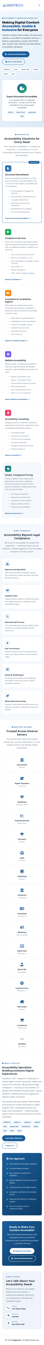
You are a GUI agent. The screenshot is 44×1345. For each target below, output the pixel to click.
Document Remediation (17, 54)
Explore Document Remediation (17, 218)
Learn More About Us (13, 1138)
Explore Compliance (12, 279)
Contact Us (9, 1146)
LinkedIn (15, 1317)
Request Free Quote (23, 1251)
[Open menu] (39, 5)
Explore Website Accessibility (16, 399)
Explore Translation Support (15, 341)
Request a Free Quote (13, 513)
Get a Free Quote (15, 62)
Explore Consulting (12, 455)
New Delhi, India (18, 1324)
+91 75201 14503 (19, 1309)
